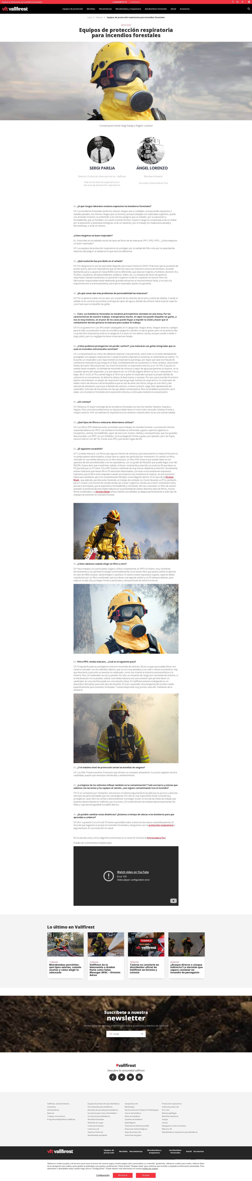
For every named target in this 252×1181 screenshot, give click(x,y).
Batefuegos (129, 1107)
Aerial (173, 9)
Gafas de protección (170, 1107)
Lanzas (165, 1122)
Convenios (51, 1107)
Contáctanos (135, 2)
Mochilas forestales (96, 1119)
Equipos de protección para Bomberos (103, 1103)
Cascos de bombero (133, 1113)
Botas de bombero (132, 1116)
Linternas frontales (96, 1126)
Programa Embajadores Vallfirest (61, 1119)
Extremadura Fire (156, 837)
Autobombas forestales (156, 9)
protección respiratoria (161, 825)
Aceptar (145, 1175)
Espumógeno (130, 1122)
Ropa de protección (133, 1132)
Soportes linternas (95, 1132)
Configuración (102, 1175)
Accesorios (185, 9)
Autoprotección (131, 1103)
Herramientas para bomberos (100, 1107)
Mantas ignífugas (169, 1113)
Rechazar (122, 1175)
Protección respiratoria (172, 1103)
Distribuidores (53, 1110)
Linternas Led (93, 1129)
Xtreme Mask (103, 491)
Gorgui (165, 1119)
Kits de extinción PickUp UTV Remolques (141, 1110)
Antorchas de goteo (133, 1135)
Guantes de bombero (133, 1119)
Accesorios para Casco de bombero (102, 1113)
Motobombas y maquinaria (128, 9)
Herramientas (105, 9)
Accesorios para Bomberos (99, 1116)
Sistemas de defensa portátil (137, 1126)
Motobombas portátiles (97, 1135)
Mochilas (91, 9)
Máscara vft (167, 1129)
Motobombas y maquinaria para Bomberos (180, 1132)
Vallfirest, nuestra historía (58, 1103)
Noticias (99, 17)
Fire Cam (165, 1110)
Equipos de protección (73, 9)
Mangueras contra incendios (174, 1126)
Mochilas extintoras (170, 1116)
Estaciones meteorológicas (136, 1129)
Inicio (89, 17)
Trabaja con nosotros (56, 1116)
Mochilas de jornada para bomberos (103, 1110)
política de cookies (150, 1169)
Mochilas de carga (95, 1122)
